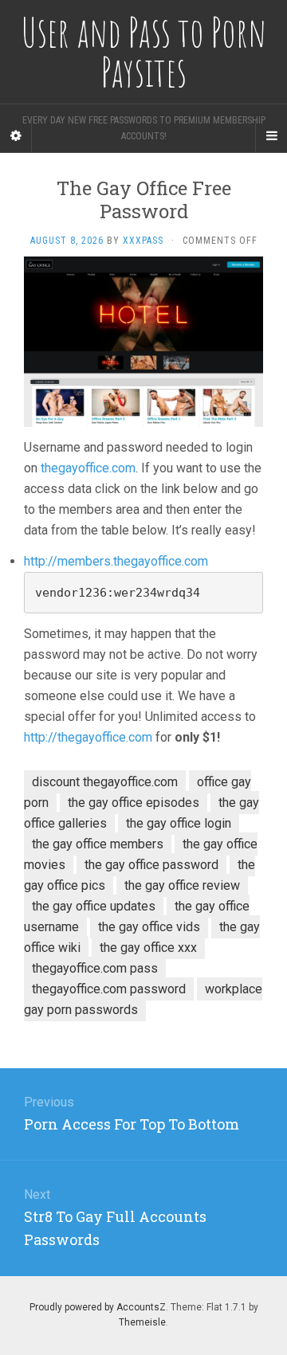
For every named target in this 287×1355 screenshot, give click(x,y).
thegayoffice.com (88, 468)
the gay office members (97, 844)
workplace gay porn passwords (143, 999)
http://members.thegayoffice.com (116, 561)
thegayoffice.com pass (95, 968)
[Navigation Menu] (271, 136)
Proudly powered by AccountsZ (97, 1307)
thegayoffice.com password (109, 989)
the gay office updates (93, 906)
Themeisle (142, 1322)
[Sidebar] (16, 136)
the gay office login (178, 823)
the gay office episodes (133, 802)
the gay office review (182, 885)
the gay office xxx (148, 947)
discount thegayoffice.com (105, 781)
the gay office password (151, 864)
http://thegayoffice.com (88, 737)
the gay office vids (149, 926)
